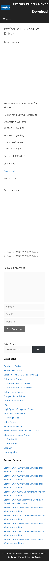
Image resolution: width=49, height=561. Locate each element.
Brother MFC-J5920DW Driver (22, 251)
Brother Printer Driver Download (30, 8)
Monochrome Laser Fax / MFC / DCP (21, 430)
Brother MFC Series (13, 370)
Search (38, 349)
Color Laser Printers (13, 379)
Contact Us (36, 557)
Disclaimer (12, 557)
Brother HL (12, 439)
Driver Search (10, 344)
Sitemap (42, 553)
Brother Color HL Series (18, 383)
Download (9, 171)
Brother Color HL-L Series (19, 387)
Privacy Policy (24, 557)
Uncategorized (11, 452)
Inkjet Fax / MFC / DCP (14, 413)
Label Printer (10, 421)
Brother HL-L (13, 443)
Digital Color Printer (13, 400)
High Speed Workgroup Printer (19, 409)
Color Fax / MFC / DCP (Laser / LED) (21, 374)
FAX (6, 404)
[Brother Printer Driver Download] (5, 7)
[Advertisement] (24, 69)
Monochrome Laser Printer (17, 434)
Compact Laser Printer (15, 396)
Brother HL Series (12, 366)
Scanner (8, 447)
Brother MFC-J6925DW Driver (22, 256)
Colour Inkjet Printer (14, 391)
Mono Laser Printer (13, 426)
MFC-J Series (13, 417)
